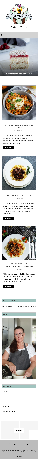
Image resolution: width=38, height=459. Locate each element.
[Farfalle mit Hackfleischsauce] (19, 243)
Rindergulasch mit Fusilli (19, 196)
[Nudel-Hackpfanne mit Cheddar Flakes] (19, 103)
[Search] (36, 35)
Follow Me (5, 391)
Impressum (5, 406)
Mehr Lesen (8, 147)
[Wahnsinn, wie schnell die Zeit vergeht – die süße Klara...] (14, 434)
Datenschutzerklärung (9, 411)
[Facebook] (10, 444)
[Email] (27, 444)
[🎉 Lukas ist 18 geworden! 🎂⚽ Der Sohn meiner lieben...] (24, 434)
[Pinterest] (23, 444)
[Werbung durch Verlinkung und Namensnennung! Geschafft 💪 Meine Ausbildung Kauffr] (24, 425)
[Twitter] (15, 444)
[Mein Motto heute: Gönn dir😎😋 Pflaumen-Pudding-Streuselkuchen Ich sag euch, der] (14, 425)
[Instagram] (19, 444)
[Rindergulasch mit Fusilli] (19, 173)
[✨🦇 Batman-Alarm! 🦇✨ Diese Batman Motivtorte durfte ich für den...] (5, 425)
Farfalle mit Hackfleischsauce (19, 266)
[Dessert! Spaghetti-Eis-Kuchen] (19, 57)
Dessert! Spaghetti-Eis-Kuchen (19, 74)
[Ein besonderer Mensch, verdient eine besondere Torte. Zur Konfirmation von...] (33, 425)
